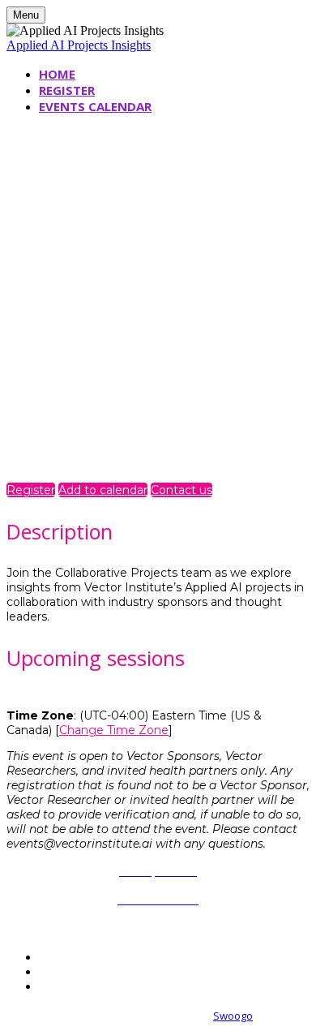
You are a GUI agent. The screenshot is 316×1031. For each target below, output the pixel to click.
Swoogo (233, 1015)
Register (67, 90)
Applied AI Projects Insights (78, 45)
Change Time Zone (114, 730)
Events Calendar (95, 106)
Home (57, 74)
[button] (30, 490)
